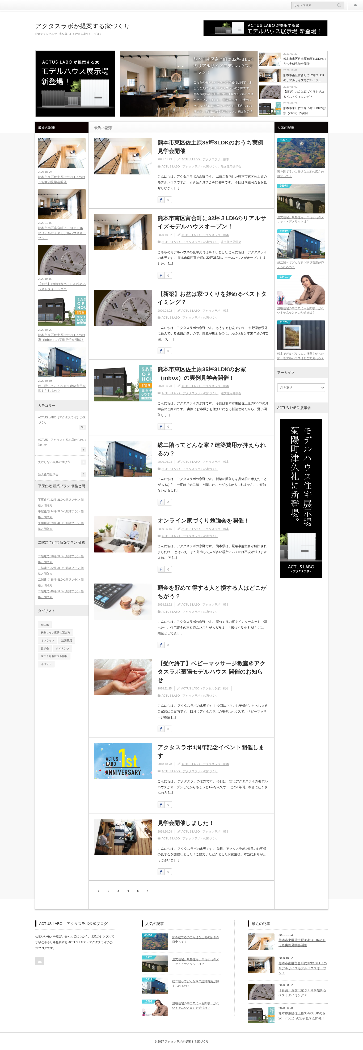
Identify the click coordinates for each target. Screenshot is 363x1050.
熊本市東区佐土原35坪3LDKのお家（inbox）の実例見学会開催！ (202, 373)
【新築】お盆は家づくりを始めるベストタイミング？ (212, 298)
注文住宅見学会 (231, 166)
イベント (46, 664)
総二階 (45, 624)
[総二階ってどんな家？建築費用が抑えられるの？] (123, 459)
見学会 (45, 648)
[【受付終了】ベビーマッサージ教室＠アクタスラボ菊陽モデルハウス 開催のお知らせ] (123, 677)
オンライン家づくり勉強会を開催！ (203, 520)
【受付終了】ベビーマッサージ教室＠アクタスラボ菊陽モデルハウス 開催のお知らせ (212, 671)
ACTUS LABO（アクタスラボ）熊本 (205, 159)
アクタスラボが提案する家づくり (82, 26)
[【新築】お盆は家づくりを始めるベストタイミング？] (123, 308)
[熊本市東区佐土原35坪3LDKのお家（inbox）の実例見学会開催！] (123, 383)
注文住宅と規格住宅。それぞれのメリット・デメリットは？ (300, 219)
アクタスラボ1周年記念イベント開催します (211, 751)
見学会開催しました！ (186, 823)
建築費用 (66, 640)
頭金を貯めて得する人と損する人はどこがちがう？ (212, 592)
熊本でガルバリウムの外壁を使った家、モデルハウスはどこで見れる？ (300, 356)
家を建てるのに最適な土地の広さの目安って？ (300, 174)
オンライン (47, 640)
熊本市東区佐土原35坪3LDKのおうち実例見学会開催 (210, 146)
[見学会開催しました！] (123, 837)
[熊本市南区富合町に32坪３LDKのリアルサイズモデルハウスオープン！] (189, 84)
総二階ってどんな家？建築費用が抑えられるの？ (212, 449)
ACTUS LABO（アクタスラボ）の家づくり (190, 166)
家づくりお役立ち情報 (54, 656)
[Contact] (355, 5)
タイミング (62, 648)
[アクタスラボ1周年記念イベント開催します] (123, 761)
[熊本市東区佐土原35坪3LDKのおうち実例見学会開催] (123, 156)
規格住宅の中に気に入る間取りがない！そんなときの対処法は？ (300, 310)
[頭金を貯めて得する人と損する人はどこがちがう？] (123, 602)
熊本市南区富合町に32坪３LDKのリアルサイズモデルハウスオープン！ (223, 65)
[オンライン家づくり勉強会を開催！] (123, 534)
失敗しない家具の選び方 (55, 632)
